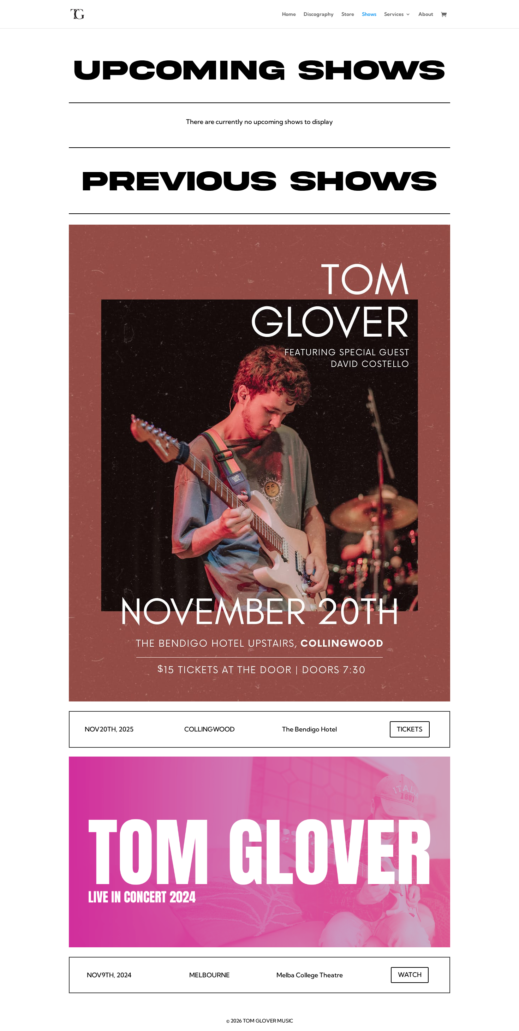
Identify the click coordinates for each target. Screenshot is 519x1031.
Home (289, 14)
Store (347, 14)
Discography (319, 14)
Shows (369, 14)
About (425, 14)
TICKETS (410, 729)
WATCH (410, 975)
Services (394, 14)
